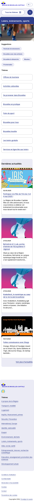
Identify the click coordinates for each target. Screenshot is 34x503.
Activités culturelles (11, 86)
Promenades (7, 64)
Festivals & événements (11, 49)
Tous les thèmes (11, 12)
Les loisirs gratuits (10, 140)
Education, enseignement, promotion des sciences (16, 458)
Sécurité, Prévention (9, 419)
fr (28, 4)
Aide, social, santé (8, 446)
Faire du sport (8, 113)
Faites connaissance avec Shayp (16, 342)
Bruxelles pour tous (11, 122)
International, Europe (9, 424)
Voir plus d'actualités (24, 362)
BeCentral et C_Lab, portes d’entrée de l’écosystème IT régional (14, 246)
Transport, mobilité (8, 406)
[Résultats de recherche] (30, 12)
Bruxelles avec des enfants (12, 54)
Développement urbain (10, 464)
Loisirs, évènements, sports (11, 441)
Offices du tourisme (11, 77)
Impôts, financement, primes (12, 415)
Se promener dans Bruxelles (14, 95)
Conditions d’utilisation (8, 475)
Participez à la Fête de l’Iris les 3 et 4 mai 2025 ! (17, 195)
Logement (5, 410)
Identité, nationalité (8, 428)
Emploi (4, 433)
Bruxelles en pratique (11, 104)
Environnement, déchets (10, 437)
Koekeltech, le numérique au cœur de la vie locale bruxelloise (16, 295)
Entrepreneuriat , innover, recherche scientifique (14, 451)
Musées (27, 59)
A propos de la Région (9, 401)
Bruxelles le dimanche (11, 59)
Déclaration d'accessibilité (9, 483)
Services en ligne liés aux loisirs (15, 150)
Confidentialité (6, 479)
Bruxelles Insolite (10, 131)
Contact (4, 491)
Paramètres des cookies (9, 495)
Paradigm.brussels (26, 499)
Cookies (4, 487)
